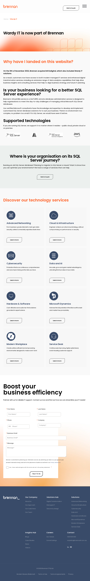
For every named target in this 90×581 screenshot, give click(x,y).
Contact (70, 532)
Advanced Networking (79, 501)
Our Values (50, 537)
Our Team (28, 512)
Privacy (70, 574)
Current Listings (51, 540)
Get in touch (71, 8)
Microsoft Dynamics (78, 519)
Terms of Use (42, 574)
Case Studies (29, 540)
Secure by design (53, 509)
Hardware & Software (78, 516)
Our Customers (30, 509)
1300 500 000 (71, 537)
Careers (49, 532)
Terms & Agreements (57, 574)
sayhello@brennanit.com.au (77, 540)
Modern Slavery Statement (26, 574)
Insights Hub (30, 532)
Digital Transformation (54, 501)
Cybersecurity (76, 509)
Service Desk (75, 527)
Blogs (27, 537)
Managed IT (51, 505)
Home (6, 19)
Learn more (14, 240)
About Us (28, 501)
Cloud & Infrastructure (78, 505)
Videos (27, 548)
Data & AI (74, 512)
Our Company (31, 497)
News (27, 544)
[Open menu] (84, 6)
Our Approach (30, 505)
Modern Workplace (78, 523)
